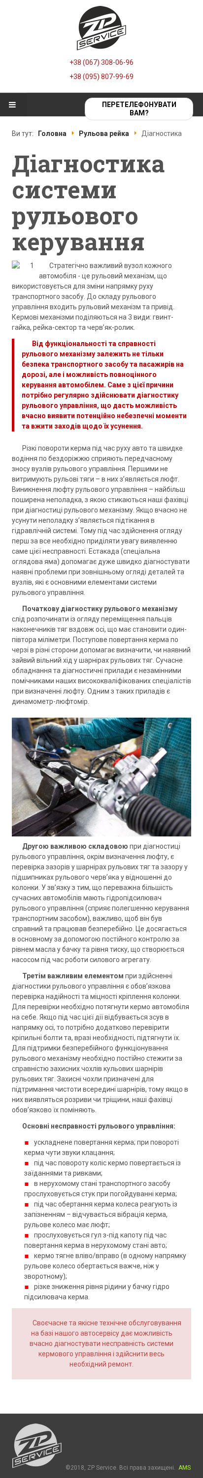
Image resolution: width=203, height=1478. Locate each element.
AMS (184, 1467)
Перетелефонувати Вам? (139, 109)
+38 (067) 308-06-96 (101, 62)
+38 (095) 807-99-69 (101, 77)
